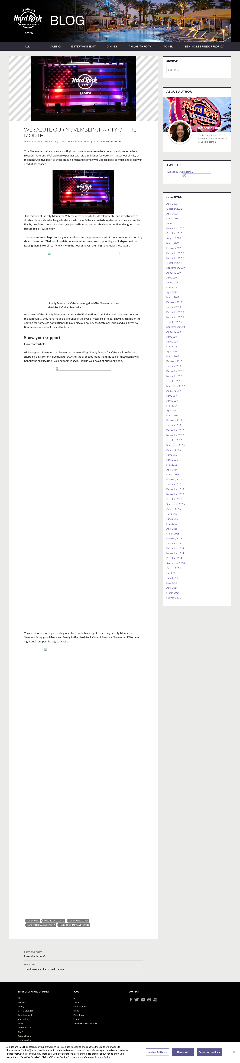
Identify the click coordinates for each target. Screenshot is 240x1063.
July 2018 (171, 336)
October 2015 (174, 499)
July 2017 (171, 395)
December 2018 (175, 311)
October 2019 (174, 262)
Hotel (20, 998)
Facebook (132, 1000)
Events (21, 1023)
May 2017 (171, 405)
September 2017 (175, 385)
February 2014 (174, 597)
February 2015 (174, 538)
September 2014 (175, 563)
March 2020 (172, 243)
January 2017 (173, 425)
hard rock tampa (78, 921)
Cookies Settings (157, 1052)
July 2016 (171, 454)
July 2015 (171, 513)
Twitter (138, 1000)
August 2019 (173, 272)
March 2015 (172, 533)
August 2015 (173, 508)
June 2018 (172, 341)
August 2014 (173, 567)
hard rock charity (54, 921)
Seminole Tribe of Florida (204, 46)
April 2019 (172, 292)
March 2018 (172, 356)
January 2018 (173, 366)
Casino (55, 46)
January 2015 (173, 543)
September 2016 (175, 444)
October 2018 (174, 321)
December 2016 (175, 430)
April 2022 (172, 213)
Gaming (21, 1002)
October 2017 (174, 380)
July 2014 (171, 572)
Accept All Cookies (209, 1052)
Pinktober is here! (34, 954)
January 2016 (173, 484)
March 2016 (172, 474)
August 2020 (173, 238)
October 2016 (174, 439)
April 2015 (172, 528)
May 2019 (171, 287)
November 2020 (175, 228)
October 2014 (174, 558)
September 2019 (175, 267)
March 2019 (172, 297)
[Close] (234, 1052)
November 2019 (175, 257)
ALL (27, 46)
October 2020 (174, 233)
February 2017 (174, 420)
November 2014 (175, 553)
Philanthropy (140, 46)
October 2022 (174, 208)
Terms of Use (24, 1027)
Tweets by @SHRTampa (179, 171)
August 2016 (173, 449)
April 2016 (172, 469)
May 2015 (171, 523)
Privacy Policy (24, 1036)
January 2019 (173, 307)
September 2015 (175, 503)
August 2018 (173, 331)
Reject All (182, 1052)
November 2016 (175, 435)
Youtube (156, 1000)
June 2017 (172, 400)
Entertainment (83, 46)
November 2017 (175, 375)
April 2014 (172, 587)
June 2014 (172, 577)
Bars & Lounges (25, 1010)
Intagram (144, 1000)
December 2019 (175, 252)
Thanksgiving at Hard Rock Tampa (44, 966)
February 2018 (174, 361)
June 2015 (172, 518)
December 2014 (175, 548)
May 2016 (171, 464)
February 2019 (174, 302)
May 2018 (171, 346)
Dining (111, 46)
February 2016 (174, 479)
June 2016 (172, 459)
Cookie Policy (24, 1040)
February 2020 (174, 247)
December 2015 (175, 489)
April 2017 (172, 410)
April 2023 (172, 203)
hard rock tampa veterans (74, 925)
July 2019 (171, 277)
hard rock (33, 921)
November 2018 (175, 316)
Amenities (23, 1019)
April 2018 (172, 351)
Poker (168, 46)
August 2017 (173, 390)
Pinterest (150, 1000)
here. (70, 327)
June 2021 (172, 223)
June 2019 (172, 282)
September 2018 (175, 326)
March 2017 (172, 415)
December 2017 (175, 371)
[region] (120, 1052)
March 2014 (172, 592)
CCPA (20, 1031)
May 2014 (171, 582)
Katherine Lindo (80, 141)
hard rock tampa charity (41, 925)
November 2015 (175, 494)
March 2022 (172, 218)
